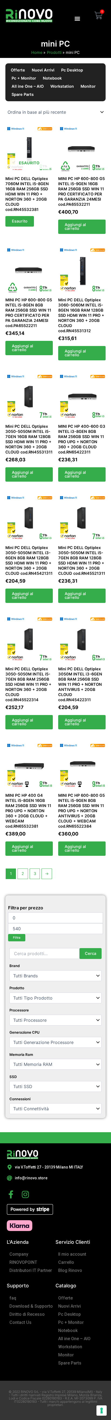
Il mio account (72, 1254)
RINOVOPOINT (23, 1262)
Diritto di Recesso (27, 1314)
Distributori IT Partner (30, 1270)
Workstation (62, 86)
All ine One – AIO (28, 86)
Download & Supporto (31, 1306)
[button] (77, 18)
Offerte (18, 70)
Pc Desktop (72, 70)
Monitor (88, 86)
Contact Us (20, 1322)
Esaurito (19, 221)
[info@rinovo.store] (9, 1178)
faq (12, 1298)
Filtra (16, 937)
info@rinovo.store (31, 1178)
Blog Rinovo (70, 1270)
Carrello (66, 1262)
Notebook (52, 78)
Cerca (90, 953)
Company (18, 1254)
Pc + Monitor (24, 78)
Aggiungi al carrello (75, 226)
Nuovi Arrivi (43, 70)
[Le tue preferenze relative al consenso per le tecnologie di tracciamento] (101, 1410)
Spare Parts (23, 94)
